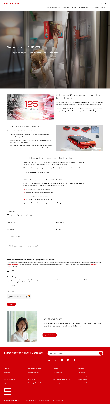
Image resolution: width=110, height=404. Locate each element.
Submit (11, 304)
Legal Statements (30, 400)
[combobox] (30, 236)
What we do (81, 372)
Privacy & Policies (44, 400)
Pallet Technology (33, 372)
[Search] (105, 3)
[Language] (101, 3)
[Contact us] (97, 3)
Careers (103, 7)
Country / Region (12, 240)
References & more (84, 7)
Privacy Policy (13, 264)
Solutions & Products (53, 7)
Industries (66, 7)
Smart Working (57, 376)
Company (96, 7)
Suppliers (7, 383)
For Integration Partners (35, 383)
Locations (7, 372)
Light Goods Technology (35, 376)
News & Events (82, 379)
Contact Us (7, 376)
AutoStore (31, 379)
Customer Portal (83, 383)
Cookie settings (58, 400)
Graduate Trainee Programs (61, 379)
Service (73, 7)
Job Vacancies (57, 372)
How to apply (57, 383)
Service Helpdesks (9, 379)
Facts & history (82, 376)
